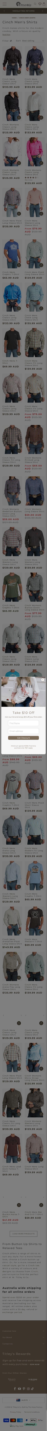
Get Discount (23, 738)
